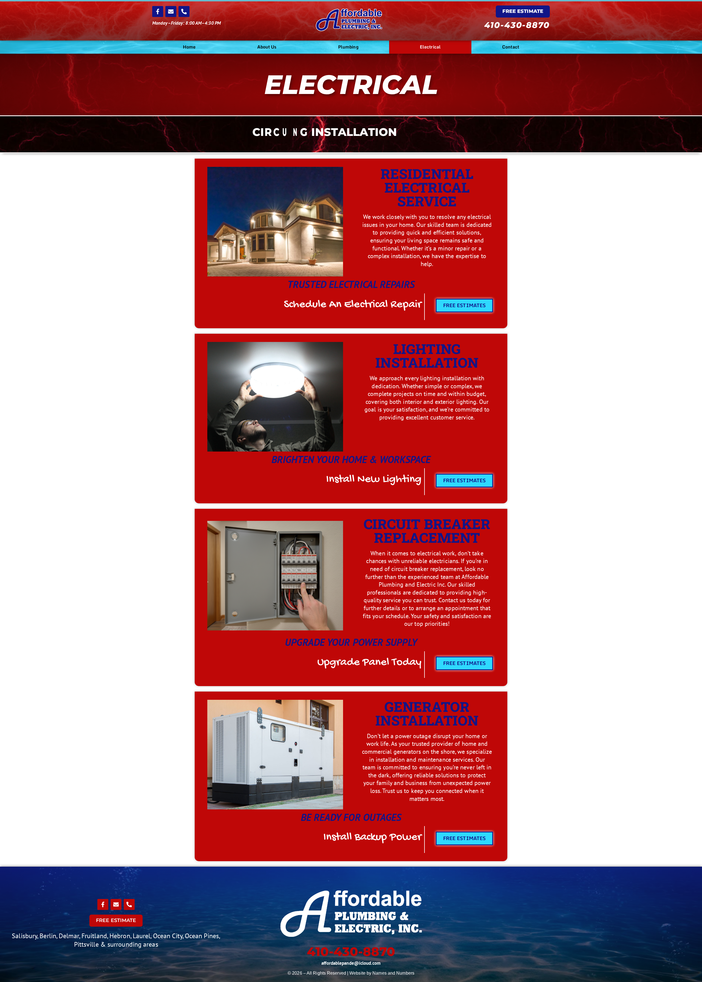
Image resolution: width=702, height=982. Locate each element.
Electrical (430, 46)
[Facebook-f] (157, 11)
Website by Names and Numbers (381, 973)
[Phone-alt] (184, 11)
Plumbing (348, 46)
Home (189, 46)
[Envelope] (170, 11)
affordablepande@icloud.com (351, 963)
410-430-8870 (517, 25)
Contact (510, 46)
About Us (267, 46)
